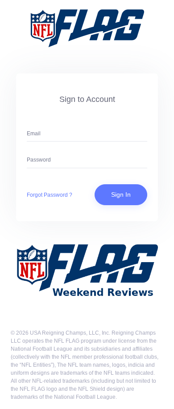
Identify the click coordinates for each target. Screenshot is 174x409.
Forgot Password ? (49, 195)
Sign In (121, 194)
